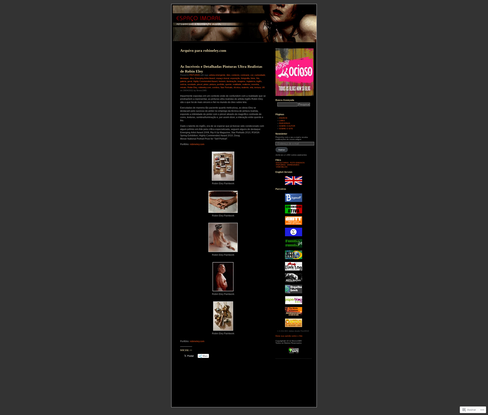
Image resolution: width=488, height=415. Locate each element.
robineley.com (204, 87)
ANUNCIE (283, 118)
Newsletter (281, 133)
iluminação (231, 81)
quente (228, 84)
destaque (184, 78)
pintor (205, 84)
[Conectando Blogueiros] (293, 224)
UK (263, 87)
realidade (237, 84)
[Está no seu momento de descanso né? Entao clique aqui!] (294, 95)
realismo (246, 84)
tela (251, 87)
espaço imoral (222, 78)
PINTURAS (194, 75)
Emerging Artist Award (205, 78)
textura (257, 87)
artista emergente (217, 75)
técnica (237, 87)
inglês (259, 81)
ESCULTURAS (282, 163)
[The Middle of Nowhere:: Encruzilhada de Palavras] (293, 315)
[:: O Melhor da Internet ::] (293, 270)
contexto (235, 75)
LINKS (282, 121)
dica (192, 78)
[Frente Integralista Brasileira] (293, 236)
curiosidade (259, 75)
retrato (183, 87)
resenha (255, 84)
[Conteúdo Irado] (293, 258)
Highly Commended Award (205, 81)
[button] (223, 167)
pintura (212, 84)
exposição (235, 78)
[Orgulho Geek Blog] (293, 293)
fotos (253, 78)
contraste (245, 75)
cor (251, 75)
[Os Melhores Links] (293, 326)
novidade (191, 84)
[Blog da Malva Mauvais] (293, 281)
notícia (183, 84)
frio (257, 78)
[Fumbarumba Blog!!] (293, 247)
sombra (215, 87)
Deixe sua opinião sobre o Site (289, 336)
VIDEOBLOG (281, 167)
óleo (228, 75)
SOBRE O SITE (286, 129)
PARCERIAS (284, 123)
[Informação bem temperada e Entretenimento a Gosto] (293, 201)
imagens (241, 81)
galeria (183, 81)
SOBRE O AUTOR (287, 126)
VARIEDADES (293, 165)
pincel (199, 84)
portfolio (220, 84)
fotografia (245, 78)
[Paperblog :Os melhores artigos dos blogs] (293, 303)
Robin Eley (192, 87)
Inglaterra (250, 81)
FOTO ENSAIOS (297, 163)
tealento (245, 87)
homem (222, 81)
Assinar (281, 150)
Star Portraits (226, 87)
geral (189, 81)
